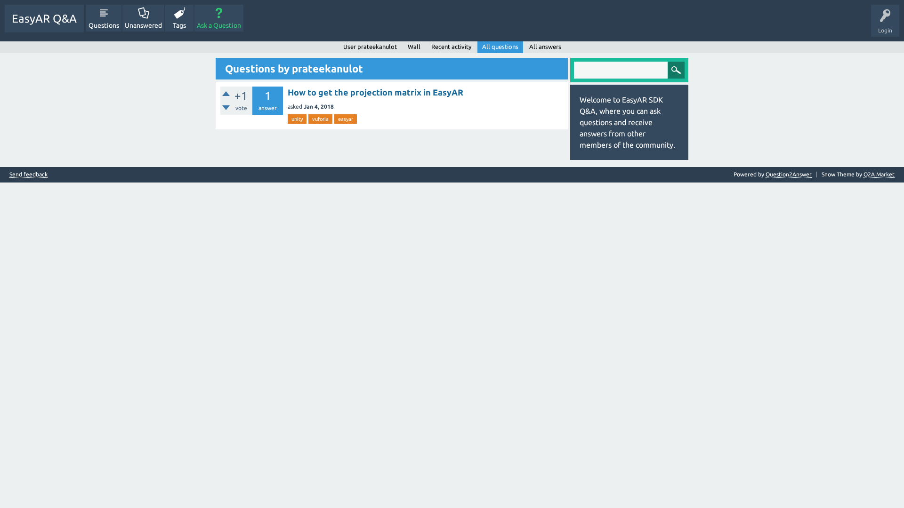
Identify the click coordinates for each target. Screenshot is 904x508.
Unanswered (143, 25)
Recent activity (451, 46)
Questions (104, 25)
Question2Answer (789, 174)
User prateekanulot (370, 46)
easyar (345, 119)
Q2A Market (879, 174)
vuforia (320, 119)
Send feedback (28, 174)
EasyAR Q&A (44, 18)
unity (297, 119)
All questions (500, 46)
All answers (545, 46)
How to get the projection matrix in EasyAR (375, 92)
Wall (414, 46)
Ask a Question (219, 25)
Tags (179, 25)
